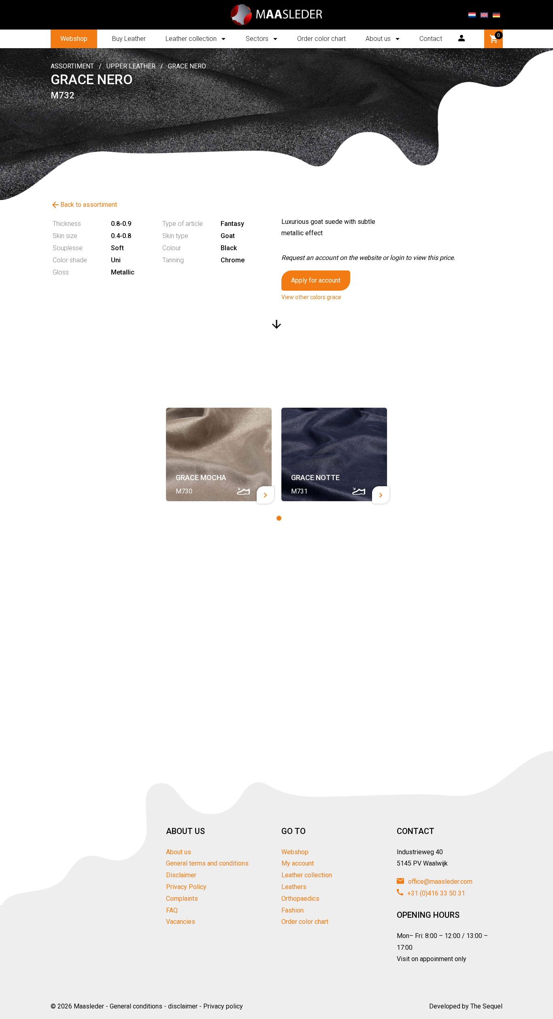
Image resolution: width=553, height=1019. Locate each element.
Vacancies (180, 921)
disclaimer (183, 1006)
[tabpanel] (218, 454)
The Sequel (486, 1006)
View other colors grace (311, 297)
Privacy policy (223, 1006)
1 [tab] (278, 518)
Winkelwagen (498, 35)
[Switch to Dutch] (472, 15)
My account (297, 863)
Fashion (292, 910)
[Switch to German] (496, 15)
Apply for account (315, 280)
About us (378, 39)
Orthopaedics (300, 898)
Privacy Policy (186, 887)
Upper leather (130, 66)
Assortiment (72, 66)
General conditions (136, 1006)
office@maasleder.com (439, 881)
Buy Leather (129, 39)
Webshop (73, 39)
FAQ (172, 910)
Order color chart (321, 39)
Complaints (182, 898)
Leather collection (191, 39)
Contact (430, 39)
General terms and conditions (207, 863)
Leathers (293, 887)
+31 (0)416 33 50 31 (435, 893)
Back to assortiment (84, 205)
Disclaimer (181, 875)
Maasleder (89, 1006)
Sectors (257, 39)
